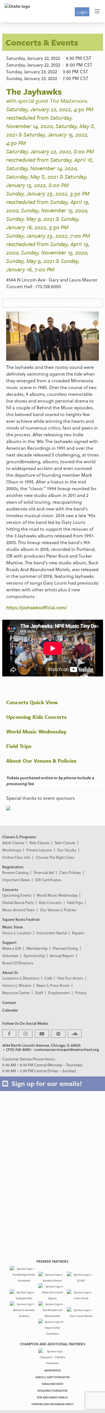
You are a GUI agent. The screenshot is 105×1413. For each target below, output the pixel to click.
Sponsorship (34, 955)
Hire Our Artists (70, 978)
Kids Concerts (50, 902)
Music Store (12, 927)
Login (82, 12)
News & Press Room (53, 985)
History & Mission (16, 985)
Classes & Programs (19, 836)
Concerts (10, 889)
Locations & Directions (20, 978)
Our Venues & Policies (58, 909)
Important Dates (16, 879)
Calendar (10, 1010)
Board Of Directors (17, 963)
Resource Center (16, 992)
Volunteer (10, 955)
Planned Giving (65, 948)
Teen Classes (65, 842)
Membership (37, 948)
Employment (59, 992)
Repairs (78, 932)
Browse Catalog (15, 872)
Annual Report (62, 955)
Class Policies (70, 872)
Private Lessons (39, 850)
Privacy (81, 992)
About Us (10, 972)
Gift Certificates (48, 879)
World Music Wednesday (36, 731)
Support (9, 942)
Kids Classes (39, 842)
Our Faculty (66, 850)
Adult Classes (13, 842)
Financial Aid (44, 872)
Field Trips (18, 746)
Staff (39, 992)
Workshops (11, 850)
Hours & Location (16, 932)
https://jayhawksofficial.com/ (36, 607)
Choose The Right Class (55, 857)
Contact (9, 1002)
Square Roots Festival (20, 919)
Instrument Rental (51, 932)
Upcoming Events (17, 895)
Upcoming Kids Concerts (36, 717)
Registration (13, 866)
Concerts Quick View (32, 702)
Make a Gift (11, 948)
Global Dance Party (18, 902)
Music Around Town (18, 909)
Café (48, 978)
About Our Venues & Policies (41, 760)
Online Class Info (16, 857)
